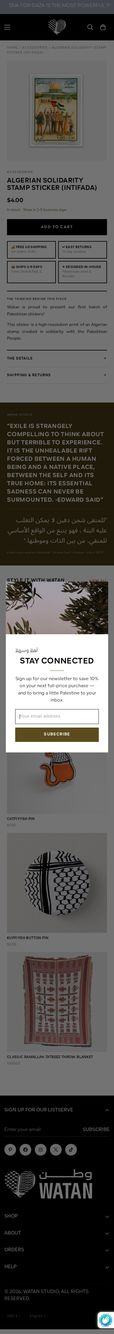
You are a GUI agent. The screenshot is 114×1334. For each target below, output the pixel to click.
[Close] (100, 590)
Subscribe (57, 734)
